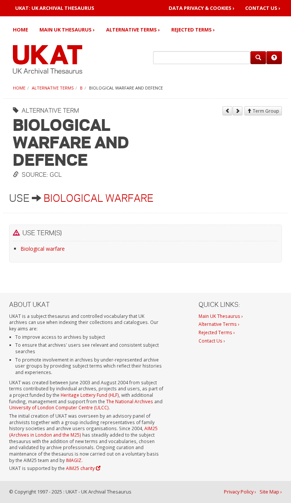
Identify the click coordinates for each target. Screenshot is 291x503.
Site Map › (271, 492)
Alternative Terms (53, 88)
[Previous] (227, 110)
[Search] (258, 57)
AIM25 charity (81, 468)
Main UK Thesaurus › (67, 29)
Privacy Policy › (240, 492)
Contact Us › (262, 8)
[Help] (274, 57)
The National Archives (129, 401)
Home (20, 29)
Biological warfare (98, 198)
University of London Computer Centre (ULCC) (59, 407)
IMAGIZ (73, 460)
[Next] (237, 110)
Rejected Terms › (193, 29)
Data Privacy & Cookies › (202, 8)
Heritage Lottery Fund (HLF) (90, 395)
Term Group (265, 111)
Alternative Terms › (133, 29)
